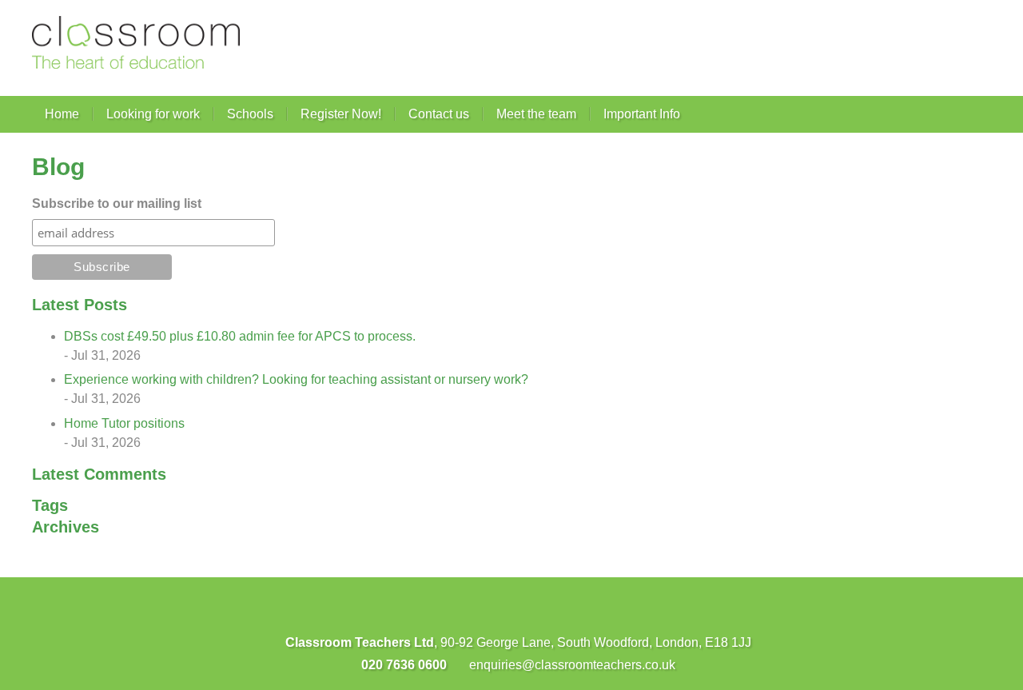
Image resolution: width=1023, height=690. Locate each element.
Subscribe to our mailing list (116, 203)
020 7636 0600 (402, 665)
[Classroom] (136, 42)
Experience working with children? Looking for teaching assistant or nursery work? (296, 379)
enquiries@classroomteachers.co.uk (570, 665)
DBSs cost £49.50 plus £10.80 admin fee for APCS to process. (240, 336)
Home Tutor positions (124, 423)
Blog (58, 167)
